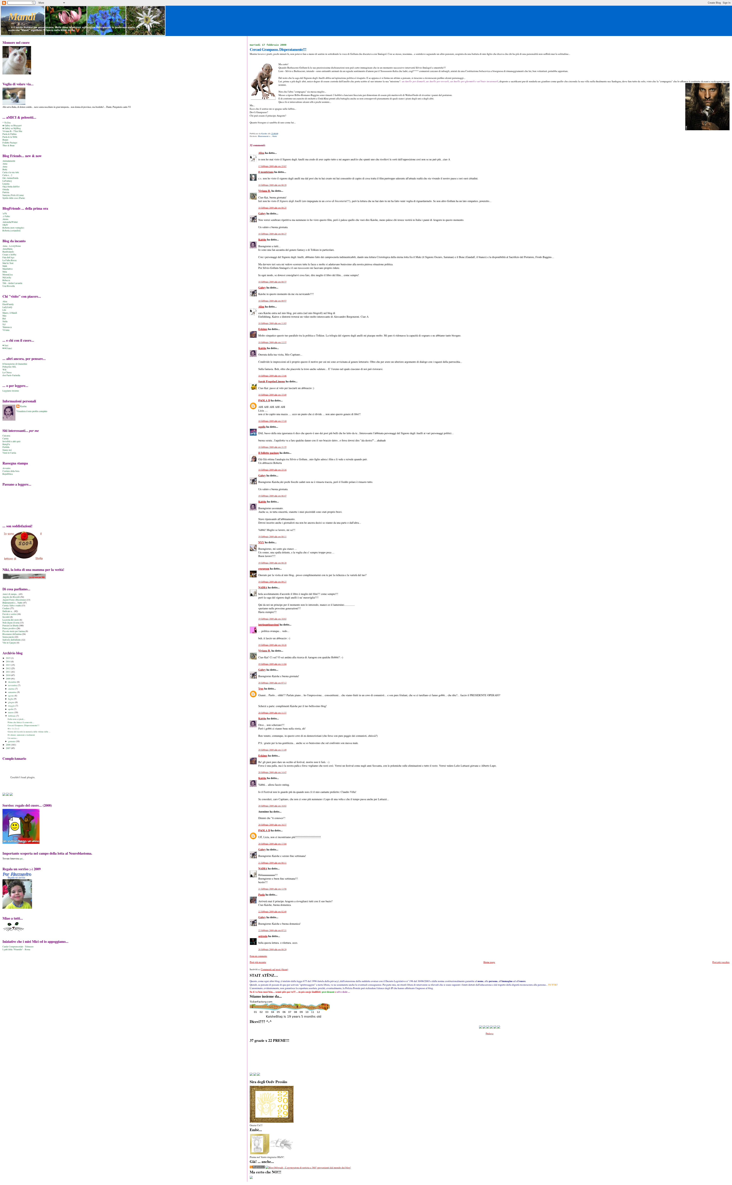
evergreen (263, 569)
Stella (4, 321)
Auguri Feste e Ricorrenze (14, 599)
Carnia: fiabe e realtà (11, 605)
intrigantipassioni (268, 624)
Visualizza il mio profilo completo (31, 411)
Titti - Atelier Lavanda (12, 283)
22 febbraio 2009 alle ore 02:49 (272, 911)
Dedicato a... (8, 611)
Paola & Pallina (9, 134)
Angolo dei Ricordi (11, 596)
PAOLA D (264, 400)
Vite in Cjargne (9, 642)
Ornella (5, 189)
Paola (261, 895)
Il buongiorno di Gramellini (14, 363)
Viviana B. (264, 191)
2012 (8, 668)
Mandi (21, 16)
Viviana (5, 329)
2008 (8, 744)
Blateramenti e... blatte (267, 136)
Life (4, 309)
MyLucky (6, 277)
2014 (8, 661)
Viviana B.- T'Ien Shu (12, 131)
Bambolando (8, 251)
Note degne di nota (10, 622)
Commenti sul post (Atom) (274, 969)
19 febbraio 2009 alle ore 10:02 (272, 618)
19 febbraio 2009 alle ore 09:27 (272, 581)
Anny (4, 166)
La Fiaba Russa (9, 260)
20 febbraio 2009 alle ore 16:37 (272, 824)
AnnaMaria (7, 248)
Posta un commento (258, 956)
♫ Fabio (6, 216)
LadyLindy (7, 307)
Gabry (262, 213)
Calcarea (6, 435)
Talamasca (7, 327)
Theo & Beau (8, 145)
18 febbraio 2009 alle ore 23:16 (272, 469)
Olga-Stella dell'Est (10, 186)
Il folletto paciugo (268, 453)
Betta (4, 169)
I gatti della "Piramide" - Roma (16, 949)
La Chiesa (6, 372)
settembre (12, 692)
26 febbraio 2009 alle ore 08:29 (272, 949)
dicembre (12, 681)
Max (4, 315)
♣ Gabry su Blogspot (12, 125)
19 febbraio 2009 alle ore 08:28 (272, 562)
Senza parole (8, 636)
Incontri (6, 616)
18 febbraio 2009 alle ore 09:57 (272, 300)
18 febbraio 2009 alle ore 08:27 (272, 233)
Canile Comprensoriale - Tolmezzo (18, 946)
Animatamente (8, 160)
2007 (8, 748)
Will (4, 369)
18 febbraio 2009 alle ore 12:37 (272, 342)
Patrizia (5, 192)
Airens (5, 219)
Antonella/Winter (10, 222)
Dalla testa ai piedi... (16, 719)
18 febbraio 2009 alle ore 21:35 (272, 447)
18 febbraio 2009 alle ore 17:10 (272, 421)
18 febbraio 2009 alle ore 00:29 (272, 185)
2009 (8, 678)
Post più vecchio (721, 962)
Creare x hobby (9, 254)
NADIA (262, 587)
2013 (8, 664)
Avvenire (6, 468)
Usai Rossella (8, 285)
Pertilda (5, 447)
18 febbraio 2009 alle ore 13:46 (272, 375)
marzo (11, 712)
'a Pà (4, 213)
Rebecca (6, 280)
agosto (11, 695)
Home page (489, 962)
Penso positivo (9, 628)
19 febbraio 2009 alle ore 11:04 (272, 663)
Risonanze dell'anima (11, 634)
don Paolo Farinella (11, 375)
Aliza (261, 153)
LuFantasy (7, 180)
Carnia (5, 438)
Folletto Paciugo (9, 142)
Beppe (5, 139)
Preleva (489, 1033)
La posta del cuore (10, 619)
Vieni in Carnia (9, 452)
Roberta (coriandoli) (11, 230)
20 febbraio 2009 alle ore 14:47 (272, 772)
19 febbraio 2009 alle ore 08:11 (272, 536)
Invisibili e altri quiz (11, 441)
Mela (4, 271)
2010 (8, 675)
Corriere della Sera (10, 471)
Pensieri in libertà (10, 625)
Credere (6, 608)
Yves (260, 688)
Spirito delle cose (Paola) (13, 198)
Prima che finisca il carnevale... (21, 722)
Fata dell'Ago (8, 257)
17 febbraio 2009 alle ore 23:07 (272, 166)
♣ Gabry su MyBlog (11, 128)
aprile (11, 709)
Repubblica (7, 473)
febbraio (12, 715)
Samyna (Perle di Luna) (13, 195)
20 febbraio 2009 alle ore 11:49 (272, 749)
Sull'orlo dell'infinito (11, 639)
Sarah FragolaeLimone (271, 381)
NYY (261, 542)
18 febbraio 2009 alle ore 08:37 (272, 281)
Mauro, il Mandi (9, 312)
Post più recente (258, 962)
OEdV (5, 224)
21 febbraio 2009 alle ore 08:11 (272, 862)
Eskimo (262, 329)
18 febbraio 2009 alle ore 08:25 (272, 207)
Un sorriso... (13, 738)
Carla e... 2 (7, 175)
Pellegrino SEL (9, 366)
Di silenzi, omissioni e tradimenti (21, 735)
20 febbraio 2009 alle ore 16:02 (272, 805)
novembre (13, 685)
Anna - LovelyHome (11, 246)
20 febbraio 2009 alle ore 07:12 (272, 682)
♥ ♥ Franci (7, 348)
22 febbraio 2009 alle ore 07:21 (272, 930)
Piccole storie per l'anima (13, 631)
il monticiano (266, 172)
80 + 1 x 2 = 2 (13, 728)
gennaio (12, 741)
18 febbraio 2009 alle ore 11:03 (272, 323)
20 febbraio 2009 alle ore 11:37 (272, 712)
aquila (262, 427)
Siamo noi (7, 449)
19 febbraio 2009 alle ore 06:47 (272, 495)
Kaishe (262, 239)
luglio (11, 698)
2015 (8, 658)
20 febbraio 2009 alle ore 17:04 (272, 843)
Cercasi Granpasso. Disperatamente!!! (23, 725)
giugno (11, 702)
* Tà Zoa (6, 122)
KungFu (6, 444)
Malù (4, 265)
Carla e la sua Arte (10, 172)
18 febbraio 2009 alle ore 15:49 (272, 394)
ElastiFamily (8, 304)
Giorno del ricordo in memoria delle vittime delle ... (29, 731)
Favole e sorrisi (9, 614)
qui (21, 858)
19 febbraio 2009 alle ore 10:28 (272, 644)
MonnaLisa (7, 274)
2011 (8, 671)
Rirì (4, 318)
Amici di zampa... (10, 594)
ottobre (11, 688)
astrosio (262, 936)
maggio (11, 705)
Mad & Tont (7, 263)
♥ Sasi (5, 345)
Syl (4, 324)
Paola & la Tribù (9, 136)
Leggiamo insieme (10, 390)
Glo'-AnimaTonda (10, 178)
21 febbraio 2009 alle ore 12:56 (272, 888)
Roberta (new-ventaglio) (13, 227)
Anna (4, 163)
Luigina (5, 183)
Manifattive (7, 268)
